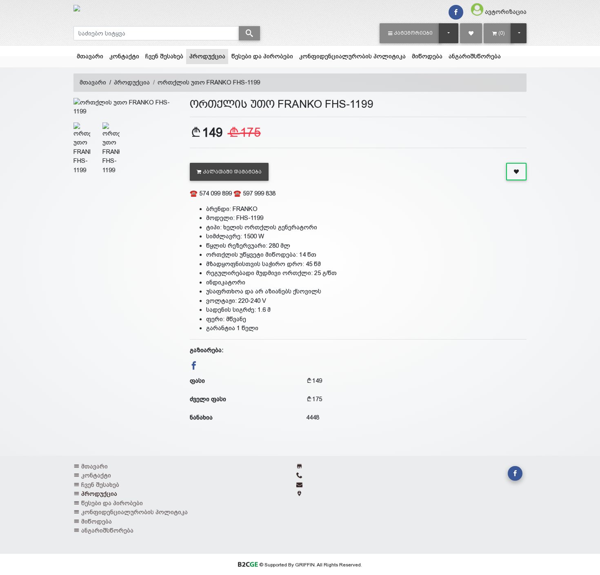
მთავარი (90, 56)
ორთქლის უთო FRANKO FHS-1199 (209, 82)
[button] (410, 33)
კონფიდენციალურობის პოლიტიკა (352, 56)
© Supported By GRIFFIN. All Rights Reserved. (310, 565)
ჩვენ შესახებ (164, 56)
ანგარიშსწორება (475, 56)
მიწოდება (427, 56)
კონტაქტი (124, 56)
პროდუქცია (208, 56)
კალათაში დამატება (232, 172)
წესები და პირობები (262, 56)
